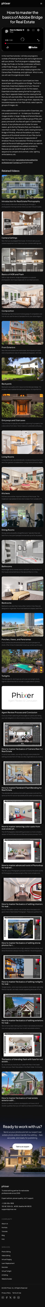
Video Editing (6, 1255)
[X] (10, 1297)
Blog (3, 1235)
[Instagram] (14, 1297)
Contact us (17, 162)
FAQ (3, 1239)
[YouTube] (3, 1297)
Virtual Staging (7, 1259)
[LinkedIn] (18, 1297)
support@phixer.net (9, 1209)
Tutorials (4, 1231)
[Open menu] (41, 3)
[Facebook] (6, 1297)
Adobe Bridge (35, 61)
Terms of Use (16, 1293)
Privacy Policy (6, 1293)
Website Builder (7, 1279)
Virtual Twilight (6, 1271)
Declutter (5, 1267)
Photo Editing (6, 1252)
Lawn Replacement (8, 1263)
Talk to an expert (22, 1146)
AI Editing (5, 1275)
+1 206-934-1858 (8, 1203)
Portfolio (4, 1227)
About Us (5, 1224)
